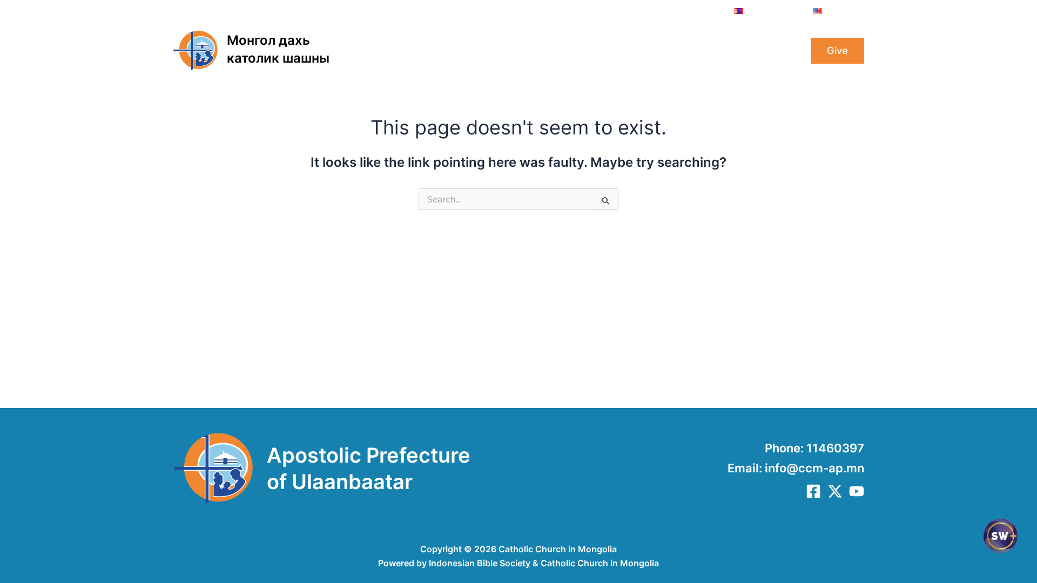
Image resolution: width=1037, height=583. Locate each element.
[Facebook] (813, 491)
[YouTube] (856, 491)
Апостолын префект (502, 50)
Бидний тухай (401, 50)
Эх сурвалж (755, 50)
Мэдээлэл (595, 50)
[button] (435, 50)
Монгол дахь (268, 40)
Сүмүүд (696, 50)
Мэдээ (649, 50)
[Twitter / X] (835, 491)
